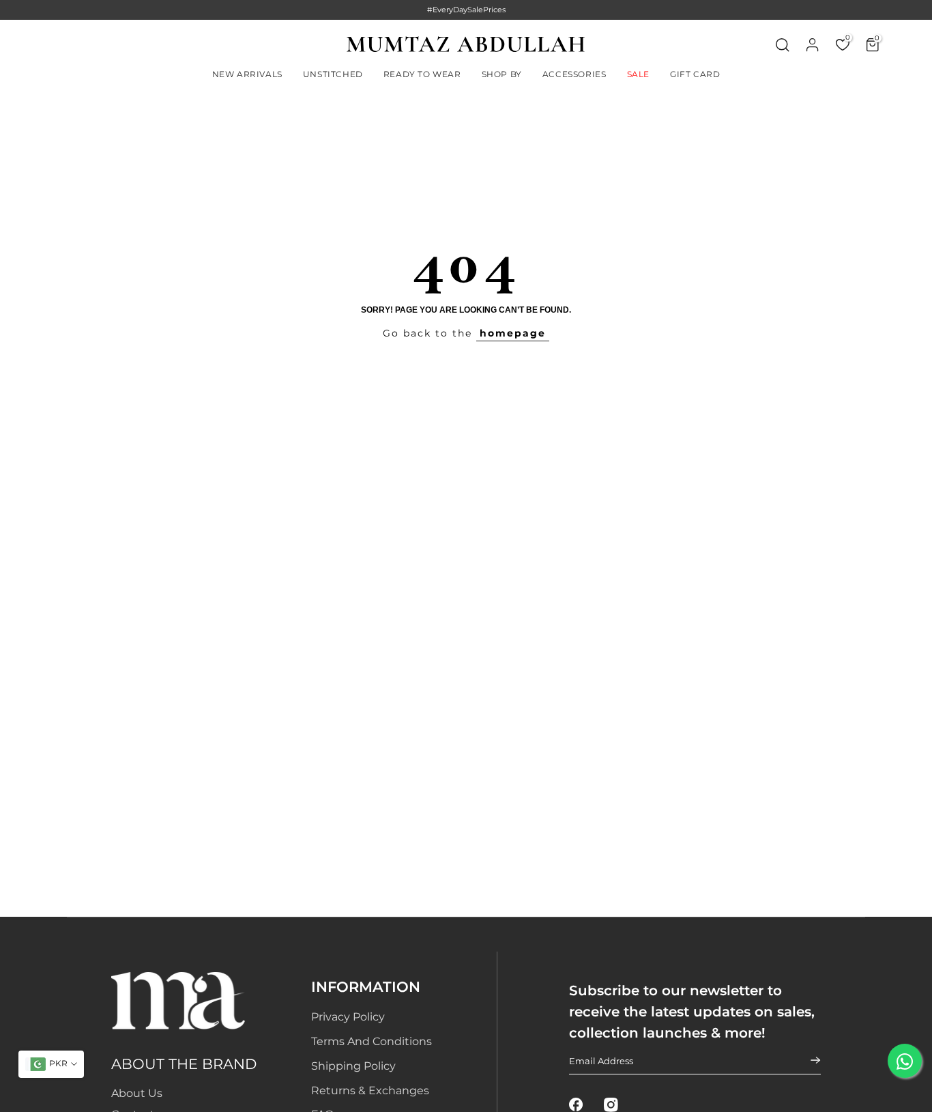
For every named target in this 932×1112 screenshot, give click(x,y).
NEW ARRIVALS (247, 74)
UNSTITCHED (333, 74)
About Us (136, 1093)
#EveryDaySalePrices (466, 9)
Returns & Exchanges (370, 1090)
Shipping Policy (353, 1065)
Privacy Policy (348, 1016)
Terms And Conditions (371, 1041)
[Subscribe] (807, 1060)
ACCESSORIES (574, 74)
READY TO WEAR (422, 74)
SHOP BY (502, 74)
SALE (638, 74)
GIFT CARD (695, 74)
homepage (513, 333)
